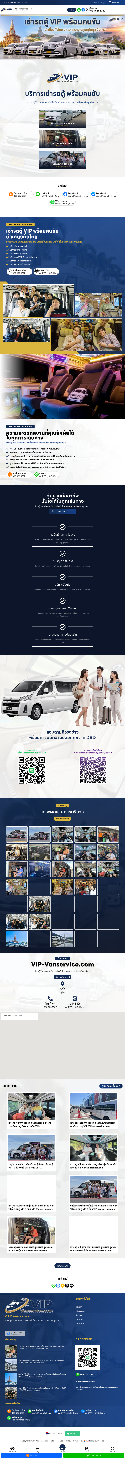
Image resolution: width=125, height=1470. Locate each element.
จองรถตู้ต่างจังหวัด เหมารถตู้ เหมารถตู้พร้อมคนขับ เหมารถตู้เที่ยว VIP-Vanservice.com (30, 1248)
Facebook (73, 193)
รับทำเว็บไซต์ (99, 1441)
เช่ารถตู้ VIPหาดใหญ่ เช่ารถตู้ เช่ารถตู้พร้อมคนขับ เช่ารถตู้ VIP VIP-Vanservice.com (93, 1166)
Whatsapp (61, 201)
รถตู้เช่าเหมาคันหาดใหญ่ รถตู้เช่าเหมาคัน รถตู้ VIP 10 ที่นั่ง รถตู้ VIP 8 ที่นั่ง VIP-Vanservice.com (93, 1207)
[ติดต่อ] (62, 1447)
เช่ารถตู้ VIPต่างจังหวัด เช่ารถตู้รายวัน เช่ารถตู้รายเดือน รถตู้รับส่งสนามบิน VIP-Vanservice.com (30, 1126)
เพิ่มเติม (112, 1451)
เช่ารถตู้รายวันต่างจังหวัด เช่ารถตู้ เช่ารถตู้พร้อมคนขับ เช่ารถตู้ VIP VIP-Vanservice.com (92, 1124)
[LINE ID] (74, 998)
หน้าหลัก (78, 1306)
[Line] (54, 1286)
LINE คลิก (45, 193)
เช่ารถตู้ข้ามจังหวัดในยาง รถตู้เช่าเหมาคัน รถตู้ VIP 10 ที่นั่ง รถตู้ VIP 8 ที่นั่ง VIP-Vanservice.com (42, 1389)
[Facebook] (58, 1286)
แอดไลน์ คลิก (38, 1410)
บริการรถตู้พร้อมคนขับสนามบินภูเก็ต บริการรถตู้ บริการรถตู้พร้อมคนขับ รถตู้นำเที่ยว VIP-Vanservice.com (41, 1347)
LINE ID (43, 473)
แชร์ (87, 1451)
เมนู (37, 1451)
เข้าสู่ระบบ (104, 2)
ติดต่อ (62, 1451)
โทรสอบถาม (93, 8)
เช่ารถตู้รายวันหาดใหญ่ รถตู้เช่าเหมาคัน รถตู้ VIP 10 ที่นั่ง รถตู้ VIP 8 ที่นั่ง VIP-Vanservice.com (31, 1207)
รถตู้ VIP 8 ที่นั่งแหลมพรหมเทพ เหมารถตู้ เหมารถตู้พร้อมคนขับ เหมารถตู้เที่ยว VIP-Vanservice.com (42, 1375)
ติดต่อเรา (96, 2)
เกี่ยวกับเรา (79, 1319)
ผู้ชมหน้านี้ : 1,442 (17, 1332)
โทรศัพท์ (50, 1003)
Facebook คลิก (65, 1410)
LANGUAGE (116, 2)
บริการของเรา (80, 1311)
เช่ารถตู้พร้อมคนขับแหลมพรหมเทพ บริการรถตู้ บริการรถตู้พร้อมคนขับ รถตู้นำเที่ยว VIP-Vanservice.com (41, 1361)
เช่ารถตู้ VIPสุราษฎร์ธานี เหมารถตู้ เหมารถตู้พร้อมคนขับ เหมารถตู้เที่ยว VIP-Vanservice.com (93, 1248)
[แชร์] (87, 1448)
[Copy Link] (63, 1286)
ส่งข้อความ (90, 1410)
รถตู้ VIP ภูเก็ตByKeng (50, 196)
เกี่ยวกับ (78, 1323)
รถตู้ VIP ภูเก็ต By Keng (78, 196)
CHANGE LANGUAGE (56, 1434)
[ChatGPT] (67, 1286)
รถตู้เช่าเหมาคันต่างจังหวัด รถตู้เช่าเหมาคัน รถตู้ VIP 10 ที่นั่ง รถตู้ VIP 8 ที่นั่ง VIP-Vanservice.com (30, 1168)
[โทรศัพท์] (50, 998)
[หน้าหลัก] (12, 1448)
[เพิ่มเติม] (112, 1448)
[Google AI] (72, 1286)
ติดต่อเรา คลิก (20, 193)
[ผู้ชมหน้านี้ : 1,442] (8, 1333)
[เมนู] (37, 1448)
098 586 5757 (97, 10)
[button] (62, 977)
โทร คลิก (33, 1455)
